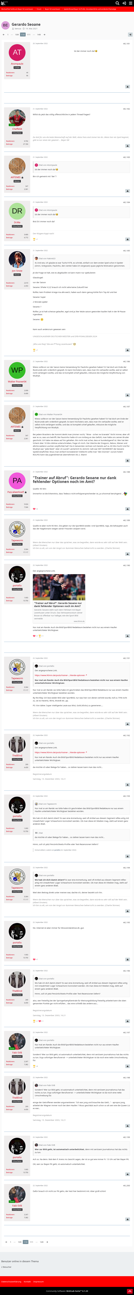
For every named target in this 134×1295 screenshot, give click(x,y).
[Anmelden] (124, 3)
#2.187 (126, 406)
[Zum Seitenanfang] (130, 1291)
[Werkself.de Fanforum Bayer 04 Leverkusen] (4, 3)
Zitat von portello (46, 666)
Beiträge (9, 76)
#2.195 (126, 922)
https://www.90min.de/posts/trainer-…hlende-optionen (60, 675)
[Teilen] (130, 35)
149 (39, 34)
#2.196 (126, 970)
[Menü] (130, 3)
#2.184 (126, 202)
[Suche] (117, 3)
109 (17, 34)
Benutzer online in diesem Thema (20, 1261)
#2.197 (126, 1032)
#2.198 (126, 1077)
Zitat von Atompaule (48, 165)
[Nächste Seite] (44, 34)
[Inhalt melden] (127, 86)
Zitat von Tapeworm (48, 804)
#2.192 (126, 735)
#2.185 (126, 250)
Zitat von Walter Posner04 (50, 414)
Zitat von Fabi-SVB (47, 1085)
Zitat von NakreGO (47, 258)
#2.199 (126, 1137)
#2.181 (126, 43)
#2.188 (126, 472)
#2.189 (126, 520)
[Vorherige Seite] (3, 34)
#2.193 (126, 796)
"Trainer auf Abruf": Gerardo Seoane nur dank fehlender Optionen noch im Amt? (58, 605)
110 (23, 34)
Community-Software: (67, 1291)
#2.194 (126, 867)
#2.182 (126, 108)
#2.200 (126, 1185)
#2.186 (126, 361)
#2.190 (126, 565)
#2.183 (126, 157)
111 (28, 34)
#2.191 (126, 658)
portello (57, 850)
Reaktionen (10, 72)
